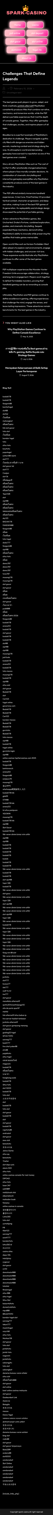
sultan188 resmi (9, 455)
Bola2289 (7, 1449)
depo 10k (6, 1255)
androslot (7, 1133)
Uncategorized (14, 92)
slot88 (5, 410)
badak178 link (8, 793)
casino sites (8, 1251)
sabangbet (7, 1369)
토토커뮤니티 (8, 1428)
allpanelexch (8, 1196)
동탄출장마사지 (9, 1210)
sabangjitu (7, 1362)
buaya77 (6, 984)
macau (6, 1411)
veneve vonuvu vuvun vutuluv (15, 1418)
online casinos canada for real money (18, 1175)
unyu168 (6, 1331)
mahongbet (8, 421)
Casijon (6, 473)
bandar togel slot (10, 1317)
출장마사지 (7, 1213)
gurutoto (6, 730)
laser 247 (6, 1185)
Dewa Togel (8, 1415)
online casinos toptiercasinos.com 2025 (19, 758)
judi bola (6, 657)
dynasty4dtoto (9, 1307)
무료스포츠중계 (9, 1484)
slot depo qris (8, 1164)
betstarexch (8, 768)
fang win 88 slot (9, 952)
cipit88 (5, 501)
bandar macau (9, 720)
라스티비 (6, 1248)
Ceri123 (6, 699)
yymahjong (7, 1223)
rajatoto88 (7, 1130)
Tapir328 (6, 494)
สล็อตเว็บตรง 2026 (10, 615)
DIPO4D (6, 1178)
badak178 (7, 396)
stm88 (5, 1050)
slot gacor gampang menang (15, 1025)
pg (4, 1227)
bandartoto (8, 1241)
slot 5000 (7, 1088)
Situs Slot (6, 1300)
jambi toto (7, 1352)
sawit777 (6, 1237)
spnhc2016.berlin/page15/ (14, 1005)
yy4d (5, 1269)
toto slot (6, 431)
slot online (7, 1387)
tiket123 (6, 1230)
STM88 (6, 800)
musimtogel (8, 1328)
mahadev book (9, 1199)
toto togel (7, 539)
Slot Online (7, 1463)
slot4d (5, 414)
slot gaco (6, 893)
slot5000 (7, 1456)
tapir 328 (6, 883)
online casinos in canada (13, 1206)
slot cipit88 (7, 879)
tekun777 (6, 1324)
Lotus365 (6, 1216)
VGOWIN (6, 813)
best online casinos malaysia (15, 1390)
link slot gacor (8, 428)
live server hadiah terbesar (14, 1018)
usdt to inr (7, 991)
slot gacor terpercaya (12, 1446)
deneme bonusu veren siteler (15, 1373)
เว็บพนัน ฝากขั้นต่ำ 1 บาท (13, 462)
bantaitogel (8, 407)
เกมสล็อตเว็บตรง (9, 598)
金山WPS (7, 786)
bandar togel (8, 438)
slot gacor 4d (8, 466)
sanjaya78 (7, 779)
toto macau (8, 671)
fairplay (6, 1203)
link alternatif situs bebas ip (14, 1015)
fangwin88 (7, 403)
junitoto (6, 977)
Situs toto (7, 1084)
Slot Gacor (7, 827)
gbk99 (5, 796)
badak (5, 858)
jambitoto (7, 1348)
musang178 (7, 577)
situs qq (6, 1154)
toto (4, 441)
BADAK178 (7, 521)
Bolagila (6, 1404)
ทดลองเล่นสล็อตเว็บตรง (12, 511)
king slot (6, 1435)
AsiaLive (6, 1401)
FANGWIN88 (8, 525)
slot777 (6, 459)
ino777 (5, 994)
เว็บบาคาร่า (7, 605)
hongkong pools (9, 1077)
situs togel (7, 1057)
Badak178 (7, 692)
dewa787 (7, 563)
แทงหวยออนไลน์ (10, 1060)
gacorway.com (9, 706)
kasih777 (6, 1043)
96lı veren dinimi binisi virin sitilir (16, 834)
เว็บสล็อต (6, 417)
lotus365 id (7, 1244)
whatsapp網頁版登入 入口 (14, 789)
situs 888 (6, 1293)
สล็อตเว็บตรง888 (9, 1380)
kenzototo (7, 1143)
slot (4, 497)
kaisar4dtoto (8, 1303)
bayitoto (6, 448)
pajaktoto (7, 1053)
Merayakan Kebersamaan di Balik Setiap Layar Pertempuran (26, 369)
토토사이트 (7, 1147)
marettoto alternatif (11, 1001)
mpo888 (6, 1310)
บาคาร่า (6, 1074)
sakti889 (6, 1189)
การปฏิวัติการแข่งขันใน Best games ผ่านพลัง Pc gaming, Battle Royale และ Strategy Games (26, 352)
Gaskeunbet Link (10, 1397)
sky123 (5, 518)
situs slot (6, 685)
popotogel (7, 452)
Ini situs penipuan (10, 810)
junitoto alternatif (26, 105)
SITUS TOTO (8, 1036)
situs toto (7, 445)
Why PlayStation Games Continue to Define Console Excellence (27, 331)
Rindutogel (7, 1289)
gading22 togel (9, 1032)
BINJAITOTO (8, 1314)
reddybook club (9, 1192)
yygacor (6, 1262)
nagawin (6, 1355)
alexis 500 (7, 1168)
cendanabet (8, 1460)
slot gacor (7, 584)
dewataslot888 (9, 1272)
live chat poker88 (10, 1046)
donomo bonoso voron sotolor (15, 1432)
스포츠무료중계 (9, 1098)
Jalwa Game (8, 1150)
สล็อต (5, 532)
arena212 (7, 626)
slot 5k (5, 476)
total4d (6, 1286)
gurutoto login (9, 751)
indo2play (7, 1258)
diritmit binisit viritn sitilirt (14, 1422)
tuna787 (6, 574)
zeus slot (6, 1140)
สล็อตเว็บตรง (8, 424)
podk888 (6, 608)
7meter (6, 1161)
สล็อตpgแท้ (7, 480)
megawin (7, 1063)
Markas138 (7, 1338)
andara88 (7, 1453)
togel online (8, 702)
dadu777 (6, 542)
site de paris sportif (11, 1008)
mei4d (5, 1011)
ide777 (5, 987)
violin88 (6, 1439)
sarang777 (7, 1039)
